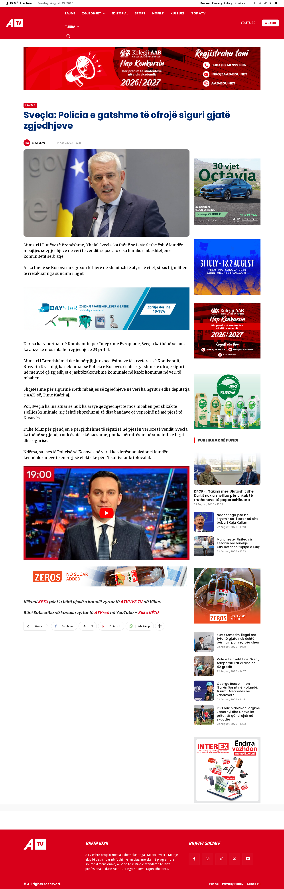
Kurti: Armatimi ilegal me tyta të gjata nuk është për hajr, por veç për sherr (238, 639)
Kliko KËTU (148, 612)
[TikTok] (265, 3)
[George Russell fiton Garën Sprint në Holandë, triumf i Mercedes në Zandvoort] (204, 691)
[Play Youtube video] (106, 513)
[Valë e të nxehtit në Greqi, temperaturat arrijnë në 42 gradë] (204, 666)
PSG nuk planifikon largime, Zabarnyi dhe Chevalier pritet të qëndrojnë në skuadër (238, 713)
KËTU (43, 601)
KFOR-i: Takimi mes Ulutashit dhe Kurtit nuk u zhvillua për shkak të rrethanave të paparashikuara (224, 495)
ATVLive (40, 142)
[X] (270, 3)
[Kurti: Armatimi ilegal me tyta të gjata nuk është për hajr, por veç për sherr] (204, 642)
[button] (68, 36)
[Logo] (15, 23)
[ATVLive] (28, 142)
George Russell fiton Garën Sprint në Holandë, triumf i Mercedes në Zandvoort (237, 689)
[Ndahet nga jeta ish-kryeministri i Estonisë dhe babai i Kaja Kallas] (204, 522)
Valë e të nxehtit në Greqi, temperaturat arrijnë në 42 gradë (238, 663)
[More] (159, 626)
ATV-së (101, 612)
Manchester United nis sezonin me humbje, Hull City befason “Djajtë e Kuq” (238, 543)
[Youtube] (276, 3)
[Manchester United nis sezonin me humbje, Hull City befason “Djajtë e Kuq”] (204, 546)
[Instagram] (260, 3)
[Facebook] (254, 3)
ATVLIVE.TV (131, 601)
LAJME (30, 105)
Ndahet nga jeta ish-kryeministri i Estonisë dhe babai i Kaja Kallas (237, 519)
